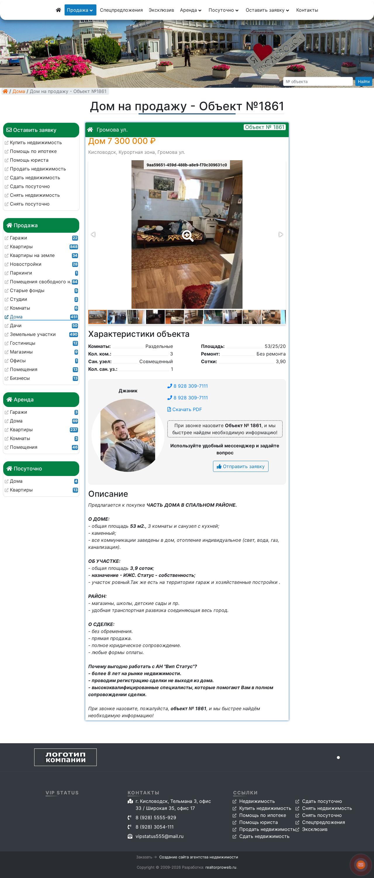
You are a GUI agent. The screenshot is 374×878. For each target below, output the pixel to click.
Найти (364, 81)
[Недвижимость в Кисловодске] (5, 91)
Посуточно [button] (222, 10)
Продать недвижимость (267, 829)
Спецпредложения (121, 10)
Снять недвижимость (327, 808)
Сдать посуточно (322, 801)
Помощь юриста (258, 822)
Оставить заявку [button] (266, 10)
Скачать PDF (186, 409)
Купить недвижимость (265, 808)
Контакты (307, 10)
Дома (19, 91)
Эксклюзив (161, 10)
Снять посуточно (322, 815)
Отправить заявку (243, 466)
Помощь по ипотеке (262, 815)
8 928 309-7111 (190, 386)
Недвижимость (257, 801)
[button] (186, 232)
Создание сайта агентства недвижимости (198, 857)
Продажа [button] (78, 10)
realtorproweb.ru (220, 867)
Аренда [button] (189, 10)
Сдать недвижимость (264, 836)
